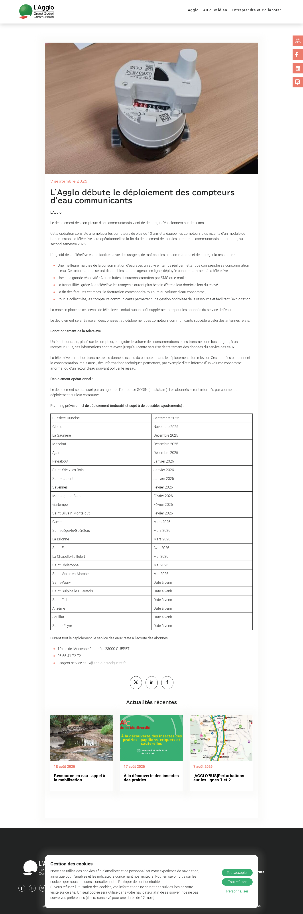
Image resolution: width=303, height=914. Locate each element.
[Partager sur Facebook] (167, 682)
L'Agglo (55, 212)
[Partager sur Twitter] (136, 682)
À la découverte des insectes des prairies (151, 778)
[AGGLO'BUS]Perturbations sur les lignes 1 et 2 (218, 778)
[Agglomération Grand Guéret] (36, 12)
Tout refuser (237, 882)
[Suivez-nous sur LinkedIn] (298, 68)
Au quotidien (215, 10)
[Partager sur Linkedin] (151, 682)
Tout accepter (237, 873)
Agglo (193, 10)
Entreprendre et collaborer (256, 10)
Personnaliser (237, 891)
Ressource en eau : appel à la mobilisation (79, 778)
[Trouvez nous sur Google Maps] (298, 40)
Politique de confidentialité (139, 881)
